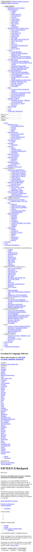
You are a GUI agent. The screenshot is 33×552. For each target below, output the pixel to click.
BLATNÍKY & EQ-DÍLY (18, 210)
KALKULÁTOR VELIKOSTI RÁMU (19, 326)
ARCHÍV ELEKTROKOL (15, 192)
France (2, 391)
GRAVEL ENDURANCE (18, 151)
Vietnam (3, 453)
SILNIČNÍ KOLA (13, 132)
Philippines (4, 427)
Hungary (3, 394)
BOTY (13, 235)
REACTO (14, 44)
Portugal (3, 430)
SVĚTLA (14, 220)
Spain (2, 441)
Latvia (2, 406)
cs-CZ (6, 343)
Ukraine (3, 450)
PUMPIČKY (15, 221)
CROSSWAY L (15, 163)
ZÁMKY (14, 226)
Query (2, 114)
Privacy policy (15, 545)
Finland (3, 389)
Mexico (3, 413)
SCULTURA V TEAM (18, 103)
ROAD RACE (15, 135)
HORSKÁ (14, 159)
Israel (2, 400)
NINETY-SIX (15, 36)
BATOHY (14, 215)
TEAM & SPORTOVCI (14, 70)
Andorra (3, 367)
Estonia (3, 388)
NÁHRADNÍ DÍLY (17, 212)
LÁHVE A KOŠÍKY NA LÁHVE (21, 223)
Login (9, 110)
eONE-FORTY (15, 20)
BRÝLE (13, 240)
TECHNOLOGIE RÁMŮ (18, 66)
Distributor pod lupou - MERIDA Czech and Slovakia (20, 101)
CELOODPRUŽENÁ (17, 126)
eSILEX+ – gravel (16, 188)
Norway (3, 425)
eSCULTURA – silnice (17, 187)
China (2, 377)
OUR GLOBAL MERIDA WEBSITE (13, 358)
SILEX (13, 148)
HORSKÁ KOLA (13, 124)
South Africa (4, 439)
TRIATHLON (12, 140)
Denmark (3, 384)
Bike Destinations (16, 84)
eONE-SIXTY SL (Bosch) (18, 171)
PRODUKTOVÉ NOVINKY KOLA (18, 28)
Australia (3, 370)
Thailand (3, 449)
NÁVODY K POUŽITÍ (18, 94)
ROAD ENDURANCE (18, 137)
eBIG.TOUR (15, 23)
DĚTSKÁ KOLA (13, 157)
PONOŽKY (14, 239)
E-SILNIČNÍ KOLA (14, 185)
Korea (2, 405)
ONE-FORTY (15, 34)
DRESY (13, 229)
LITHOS (13, 11)
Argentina (3, 369)
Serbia (2, 433)
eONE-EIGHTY (16, 16)
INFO (9, 88)
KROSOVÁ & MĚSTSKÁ (15, 182)
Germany (3, 392)
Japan (2, 403)
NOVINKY (7, 242)
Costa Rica (4, 380)
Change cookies (12, 548)
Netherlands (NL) (6, 417)
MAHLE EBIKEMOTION (19, 69)
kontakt (6, 525)
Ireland (3, 398)
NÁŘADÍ (14, 224)
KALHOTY (14, 231)
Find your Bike (12, 106)
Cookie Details (22, 548)
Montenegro (4, 414)
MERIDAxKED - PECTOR (19, 201)
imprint (6, 527)
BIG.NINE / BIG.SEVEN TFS (20, 39)
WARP (13, 142)
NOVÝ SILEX (15, 48)
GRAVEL (10, 146)
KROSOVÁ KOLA (13, 154)
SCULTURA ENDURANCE (19, 45)
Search (3, 116)
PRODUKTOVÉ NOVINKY (16, 199)
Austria (3, 372)
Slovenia (3, 438)
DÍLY (9, 203)
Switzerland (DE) (5, 444)
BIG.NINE (14, 38)
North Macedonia (5, 424)
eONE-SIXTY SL (16, 14)
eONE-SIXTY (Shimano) (18, 173)
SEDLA (13, 209)
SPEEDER (14, 145)
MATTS (13, 129)
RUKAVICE (15, 237)
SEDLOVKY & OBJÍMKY (19, 207)
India (2, 397)
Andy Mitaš (14, 86)
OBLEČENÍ (11, 228)
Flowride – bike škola (17, 83)
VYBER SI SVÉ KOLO (15, 167)
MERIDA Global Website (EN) (9, 364)
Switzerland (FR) (5, 445)
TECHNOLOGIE (13, 59)
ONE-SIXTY (15, 31)
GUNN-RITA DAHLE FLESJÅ (20, 74)
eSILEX (13, 25)
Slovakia (3, 436)
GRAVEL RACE (16, 149)
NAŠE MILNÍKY (16, 52)
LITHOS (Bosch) (16, 179)
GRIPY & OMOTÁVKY (18, 206)
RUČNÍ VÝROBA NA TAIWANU (21, 58)
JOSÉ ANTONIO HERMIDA (19, 72)
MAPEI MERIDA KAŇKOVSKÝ (21, 80)
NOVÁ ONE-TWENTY (18, 30)
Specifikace (7, 458)
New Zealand (4, 422)
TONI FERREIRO (16, 75)
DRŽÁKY (14, 218)
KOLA (6, 123)
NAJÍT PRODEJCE (6, 501)
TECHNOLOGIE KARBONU (20, 61)
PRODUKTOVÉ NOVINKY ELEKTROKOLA (16, 8)
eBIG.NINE (14, 22)
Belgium (3, 373)
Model (6, 456)
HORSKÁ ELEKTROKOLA (16, 170)
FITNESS (10, 143)
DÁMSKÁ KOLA (13, 162)
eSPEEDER (14, 27)
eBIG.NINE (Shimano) (17, 181)
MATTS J (14, 160)
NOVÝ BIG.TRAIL (17, 41)
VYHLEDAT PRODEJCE (15, 111)
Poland (3, 428)
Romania (3, 431)
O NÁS (10, 50)
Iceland (3, 395)
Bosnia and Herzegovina (7, 375)
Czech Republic (5, 383)
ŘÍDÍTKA (14, 204)
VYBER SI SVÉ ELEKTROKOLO (18, 196)
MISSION (14, 47)
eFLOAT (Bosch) (16, 184)
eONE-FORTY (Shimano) (18, 174)
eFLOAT (13, 17)
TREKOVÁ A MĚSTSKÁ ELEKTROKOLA (18, 194)
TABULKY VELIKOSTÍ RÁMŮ (21, 92)
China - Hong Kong (6, 378)
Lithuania (3, 408)
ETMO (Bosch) (15, 178)
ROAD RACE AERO (17, 134)
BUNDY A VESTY (17, 232)
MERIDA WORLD (13, 99)
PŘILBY (13, 234)
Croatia (3, 381)
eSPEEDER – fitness (17, 190)
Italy (2, 402)
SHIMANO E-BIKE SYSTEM (20, 67)
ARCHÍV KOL (12, 165)
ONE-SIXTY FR (16, 33)
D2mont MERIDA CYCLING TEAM (18, 315)
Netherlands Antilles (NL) (8, 419)
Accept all (4, 548)
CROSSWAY (15, 156)
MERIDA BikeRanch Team (19, 81)
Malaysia (3, 411)
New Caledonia (5, 420)
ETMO (13, 12)
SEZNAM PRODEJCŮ (18, 95)
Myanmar (3, 416)
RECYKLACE (15, 97)
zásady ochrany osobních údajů (13, 528)
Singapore (3, 434)
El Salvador (4, 386)
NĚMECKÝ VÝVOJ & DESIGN (21, 56)
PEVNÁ (13, 127)
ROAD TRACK (16, 138)
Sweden (3, 442)
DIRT (13, 42)
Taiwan (3, 447)
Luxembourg (4, 409)
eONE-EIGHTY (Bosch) (18, 176)
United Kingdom (5, 452)
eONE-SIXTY (15, 19)
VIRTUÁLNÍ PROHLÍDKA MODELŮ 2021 (19, 54)
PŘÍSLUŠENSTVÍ (13, 214)
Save (24, 550)
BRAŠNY (14, 217)
